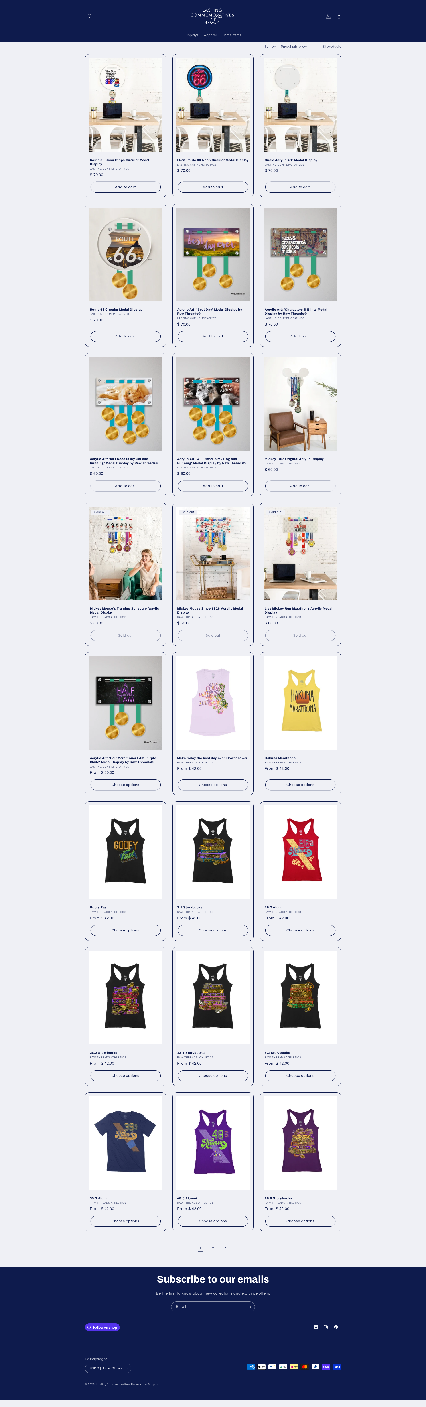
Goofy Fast (99, 907)
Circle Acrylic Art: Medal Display (291, 160)
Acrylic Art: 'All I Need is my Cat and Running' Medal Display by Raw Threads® (124, 461)
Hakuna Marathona (280, 758)
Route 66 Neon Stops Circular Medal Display (119, 162)
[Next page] (226, 1248)
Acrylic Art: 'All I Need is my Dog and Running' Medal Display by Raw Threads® (211, 461)
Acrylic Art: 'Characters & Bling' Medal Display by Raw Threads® (296, 311)
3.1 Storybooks (190, 907)
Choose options (126, 785)
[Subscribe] (250, 1306)
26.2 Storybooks (103, 1052)
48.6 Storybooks (278, 1198)
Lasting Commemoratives (113, 1384)
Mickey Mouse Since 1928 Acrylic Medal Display (210, 610)
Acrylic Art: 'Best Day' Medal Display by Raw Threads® (209, 311)
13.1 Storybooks (191, 1052)
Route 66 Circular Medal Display (116, 309)
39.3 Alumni (100, 1198)
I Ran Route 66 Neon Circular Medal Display (213, 160)
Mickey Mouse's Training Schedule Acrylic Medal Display (124, 610)
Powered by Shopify (144, 1384)
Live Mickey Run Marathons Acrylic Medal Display (299, 610)
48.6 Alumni (187, 1198)
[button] (90, 16)
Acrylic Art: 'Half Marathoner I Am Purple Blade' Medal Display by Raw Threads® (123, 760)
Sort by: (270, 46)
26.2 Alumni (275, 907)
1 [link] (200, 1248)
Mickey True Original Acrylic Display (294, 459)
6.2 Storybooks (277, 1052)
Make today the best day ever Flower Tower (212, 758)
